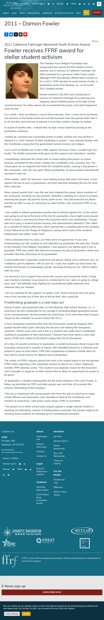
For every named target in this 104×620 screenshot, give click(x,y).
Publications (33, 13)
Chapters (40, 452)
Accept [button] (26, 614)
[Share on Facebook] (6, 34)
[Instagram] (53, 4)
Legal (14, 13)
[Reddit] (84, 4)
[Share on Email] (21, 34)
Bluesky (60, 4)
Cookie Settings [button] (12, 614)
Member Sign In (61, 441)
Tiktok (73, 4)
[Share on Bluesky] (11, 34)
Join (86, 12)
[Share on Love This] (25, 34)
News (22, 13)
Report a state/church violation (41, 472)
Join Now (58, 437)
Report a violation (10, 458)
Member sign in (38, 4)
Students (41, 482)
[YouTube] (79, 4)
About (6, 13)
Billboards (58, 487)
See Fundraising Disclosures (12, 452)
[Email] (93, 4)
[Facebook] (48, 4)
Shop (78, 13)
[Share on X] (16, 34)
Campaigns (47, 13)
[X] (67, 4)
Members (59, 432)
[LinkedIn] (89, 4)
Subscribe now (52, 592)
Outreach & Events (64, 13)
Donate (97, 12)
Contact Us (8, 432)
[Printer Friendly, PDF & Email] (95, 41)
